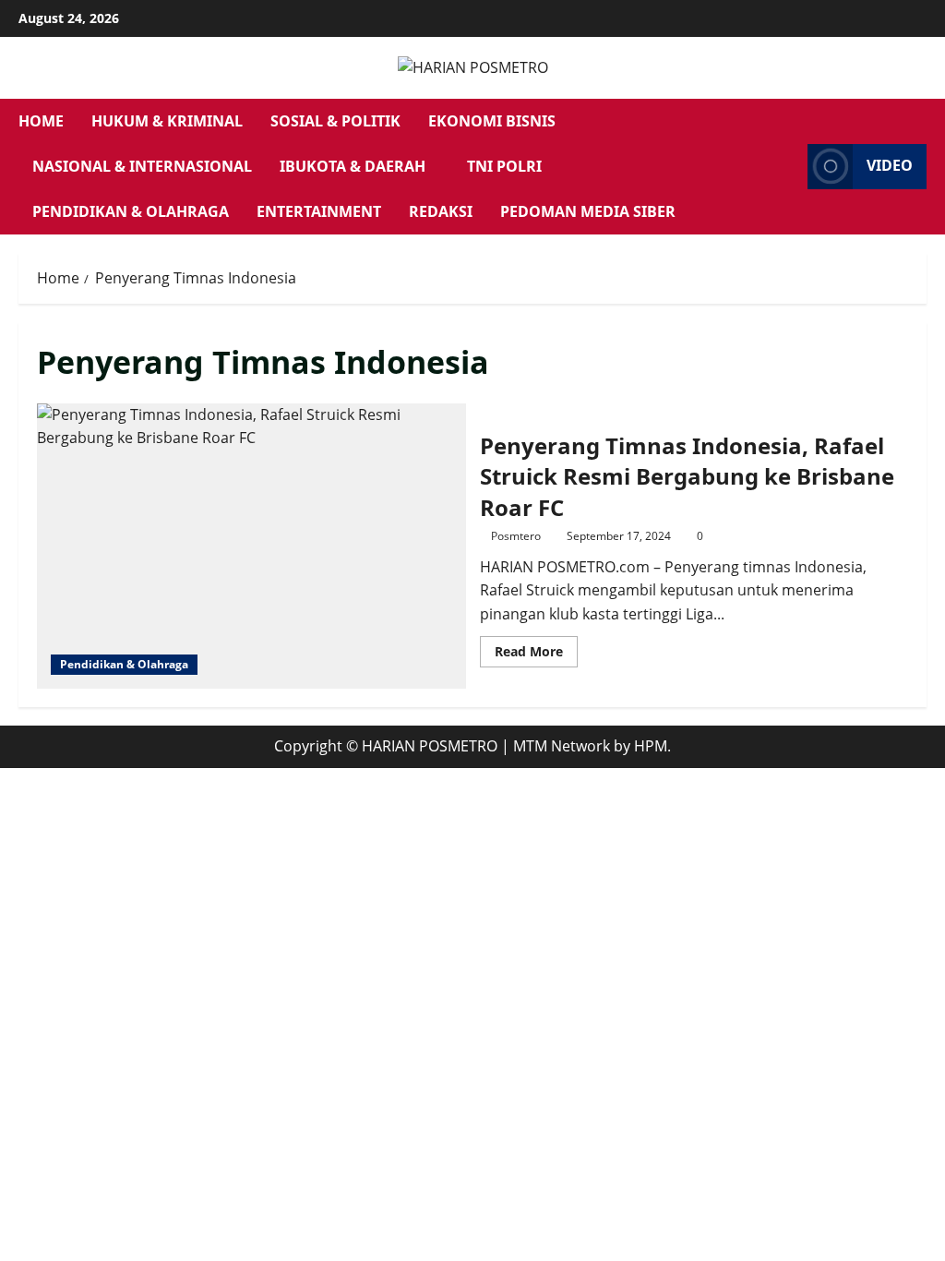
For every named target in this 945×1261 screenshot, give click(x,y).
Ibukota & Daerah (352, 166)
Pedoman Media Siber (588, 211)
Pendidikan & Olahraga (130, 211)
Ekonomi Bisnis (492, 121)
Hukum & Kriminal (167, 121)
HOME (41, 121)
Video (890, 165)
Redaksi (440, 211)
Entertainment (319, 211)
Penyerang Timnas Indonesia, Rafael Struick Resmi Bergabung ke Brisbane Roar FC (251, 546)
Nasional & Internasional (142, 166)
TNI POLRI (504, 166)
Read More (536, 654)
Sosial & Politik (335, 121)
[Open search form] (788, 166)
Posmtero (516, 536)
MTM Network (561, 746)
